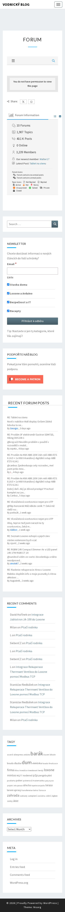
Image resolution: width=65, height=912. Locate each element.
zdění (48, 796)
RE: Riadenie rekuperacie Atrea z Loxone (29, 569)
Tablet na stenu (38, 163)
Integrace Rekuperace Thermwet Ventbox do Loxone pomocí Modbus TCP (28, 671)
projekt (10, 785)
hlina (16, 770)
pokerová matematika (34, 780)
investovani (33, 770)
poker (19, 780)
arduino (26, 754)
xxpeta (13, 448)
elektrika (37, 763)
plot (49, 775)
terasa (49, 785)
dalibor (13, 529)
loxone (49, 770)
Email (12, 264)
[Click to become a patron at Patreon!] (25, 379)
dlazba (17, 763)
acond (10, 754)
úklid (15, 801)
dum (27, 762)
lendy (40, 770)
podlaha (11, 780)
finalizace (53, 763)
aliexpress (18, 754)
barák (37, 753)
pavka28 (14, 512)
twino (35, 790)
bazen (46, 754)
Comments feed (20, 875)
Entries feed (17, 867)
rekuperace (18, 785)
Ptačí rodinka (29, 627)
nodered (27, 775)
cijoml (13, 543)
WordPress (50, 903)
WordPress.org (19, 882)
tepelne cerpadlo (38, 785)
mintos (11, 775)
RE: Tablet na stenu (17, 417)
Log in (14, 859)
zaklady (23, 795)
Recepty (15, 311)
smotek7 (14, 563)
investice (23, 770)
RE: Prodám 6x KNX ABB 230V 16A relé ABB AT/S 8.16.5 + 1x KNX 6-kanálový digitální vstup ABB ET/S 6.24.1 (32, 458)
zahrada (13, 795)
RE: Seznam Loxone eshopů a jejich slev (28, 536)
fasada (45, 763)
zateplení (32, 795)
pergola (42, 775)
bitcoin (53, 754)
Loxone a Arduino (20, 293)
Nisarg (37, 907)
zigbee (54, 795)
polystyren (49, 781)
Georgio (14, 428)
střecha (27, 785)
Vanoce (42, 790)
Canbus (14, 495)
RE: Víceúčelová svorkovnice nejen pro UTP (30, 501)
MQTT (19, 775)
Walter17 (44, 159)
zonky (10, 801)
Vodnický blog (16, 4)
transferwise (26, 790)
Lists (10, 277)
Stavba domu (18, 284)
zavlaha (41, 795)
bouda (10, 763)
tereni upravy (14, 790)
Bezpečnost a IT (20, 302)
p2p (35, 775)
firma (10, 770)
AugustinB (15, 580)
